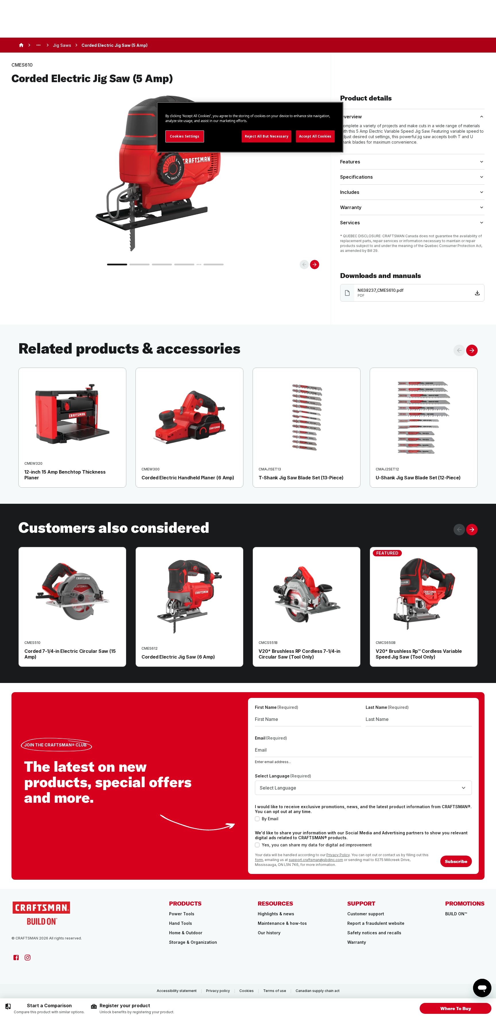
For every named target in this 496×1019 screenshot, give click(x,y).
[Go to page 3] (162, 264)
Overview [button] (351, 116)
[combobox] (363, 788)
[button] (455, 1008)
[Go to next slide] (314, 264)
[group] (45, 1008)
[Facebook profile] (16, 957)
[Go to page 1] (117, 264)
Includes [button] (349, 192)
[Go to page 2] (139, 264)
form (259, 860)
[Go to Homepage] (41, 912)
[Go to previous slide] (304, 264)
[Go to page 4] (184, 264)
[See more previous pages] (38, 45)
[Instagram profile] (27, 957)
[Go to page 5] (214, 264)
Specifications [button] (356, 177)
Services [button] (350, 222)
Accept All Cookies (315, 136)
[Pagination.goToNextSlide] (472, 529)
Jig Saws (62, 45)
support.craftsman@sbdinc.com (316, 860)
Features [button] (350, 162)
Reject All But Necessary (266, 136)
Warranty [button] (350, 207)
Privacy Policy (338, 855)
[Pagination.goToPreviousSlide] (459, 529)
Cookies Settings (184, 136)
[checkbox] (257, 819)
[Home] (21, 45)
